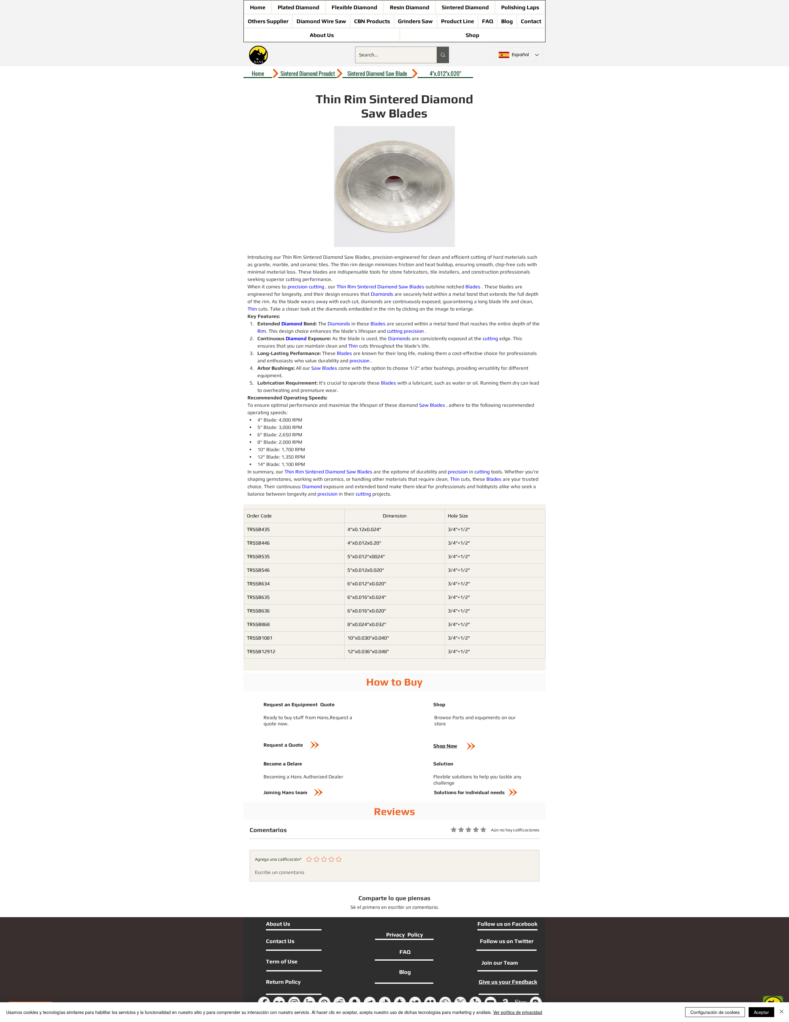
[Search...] (443, 55)
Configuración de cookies (715, 1012)
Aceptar (761, 1012)
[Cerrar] (781, 1012)
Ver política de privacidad (517, 1012)
